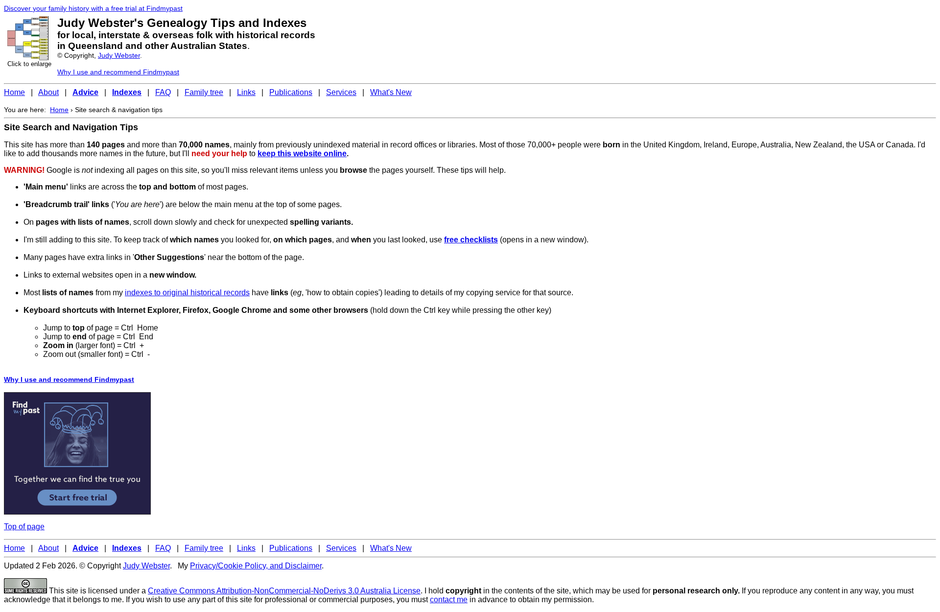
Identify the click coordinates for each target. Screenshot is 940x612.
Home (14, 92)
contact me (449, 599)
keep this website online (302, 153)
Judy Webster (119, 55)
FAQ (163, 92)
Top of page (24, 526)
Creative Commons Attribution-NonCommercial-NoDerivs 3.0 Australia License (284, 591)
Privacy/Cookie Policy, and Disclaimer (256, 566)
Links (246, 92)
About (48, 92)
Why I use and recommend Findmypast (118, 72)
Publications (290, 92)
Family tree (204, 92)
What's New (391, 92)
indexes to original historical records (187, 292)
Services (341, 92)
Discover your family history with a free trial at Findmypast (93, 8)
